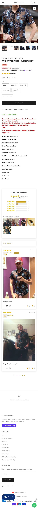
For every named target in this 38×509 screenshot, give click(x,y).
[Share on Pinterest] (12, 77)
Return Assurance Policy (9, 457)
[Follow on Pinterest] (12, 486)
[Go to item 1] (4, 48)
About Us (4, 441)
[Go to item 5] (28, 48)
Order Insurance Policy (8, 460)
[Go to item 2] (10, 46)
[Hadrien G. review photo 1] (19, 340)
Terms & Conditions (7, 438)
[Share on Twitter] (10, 77)
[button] (19, 70)
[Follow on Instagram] (7, 486)
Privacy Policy (6, 451)
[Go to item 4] (22, 48)
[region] (19, 399)
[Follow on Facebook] (3, 486)
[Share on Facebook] (7, 77)
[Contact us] (34, 505)
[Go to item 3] (16, 48)
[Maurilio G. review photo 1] (19, 278)
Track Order (5, 454)
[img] (7, 250)
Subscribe (8, 480)
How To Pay (5, 448)
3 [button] (19, 375)
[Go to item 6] (34, 48)
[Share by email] (15, 77)
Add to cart (19, 103)
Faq (3, 435)
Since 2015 (24, 496)
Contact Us (5, 444)
